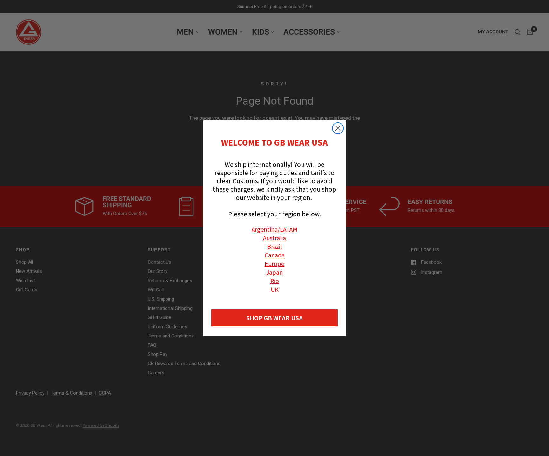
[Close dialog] (337, 128)
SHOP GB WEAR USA (274, 318)
